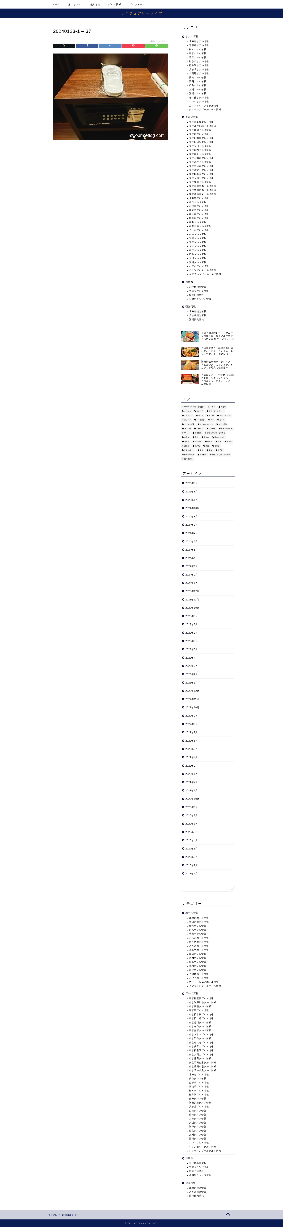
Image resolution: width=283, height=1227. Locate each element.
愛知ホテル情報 (197, 77)
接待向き (198, 442)
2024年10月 (192, 508)
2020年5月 (191, 832)
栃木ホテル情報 (197, 49)
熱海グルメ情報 (197, 222)
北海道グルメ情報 (199, 198)
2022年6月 (191, 740)
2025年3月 (191, 491)
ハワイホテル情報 (199, 101)
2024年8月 (191, 524)
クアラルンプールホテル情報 (205, 109)
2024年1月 (191, 582)
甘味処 (217, 446)
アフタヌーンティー (216, 411)
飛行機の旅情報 (197, 287)
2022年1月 (191, 773)
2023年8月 (191, 624)
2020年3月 (191, 848)
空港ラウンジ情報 (199, 291)
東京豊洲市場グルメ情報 (202, 190)
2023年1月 (191, 682)
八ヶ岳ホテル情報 (199, 69)
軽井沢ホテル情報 (199, 65)
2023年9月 (191, 616)
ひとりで (200, 411)
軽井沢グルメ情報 (199, 218)
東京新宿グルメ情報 (200, 130)
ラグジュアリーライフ (141, 13)
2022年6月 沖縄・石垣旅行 (194, 407)
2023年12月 (192, 591)
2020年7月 (191, 815)
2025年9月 (191, 483)
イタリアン (188, 415)
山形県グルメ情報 (199, 206)
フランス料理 (189, 424)
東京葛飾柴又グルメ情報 (202, 194)
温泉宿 (186, 446)
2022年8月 (191, 724)
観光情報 (95, 4)
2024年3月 (191, 566)
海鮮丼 (229, 442)
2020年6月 (191, 823)
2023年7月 (191, 632)
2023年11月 (192, 599)
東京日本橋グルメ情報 (201, 138)
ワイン (186, 433)
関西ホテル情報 (197, 81)
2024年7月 (191, 533)
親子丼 (220, 450)
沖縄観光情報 (196, 319)
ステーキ (187, 420)
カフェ (200, 415)
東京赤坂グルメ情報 (200, 154)
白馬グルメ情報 (197, 234)
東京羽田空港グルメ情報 (202, 186)
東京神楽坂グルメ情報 (201, 122)
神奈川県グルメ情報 (200, 226)
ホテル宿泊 (223, 424)
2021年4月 (191, 782)
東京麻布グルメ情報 (200, 150)
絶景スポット (189, 450)
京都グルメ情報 (197, 242)
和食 (196, 437)
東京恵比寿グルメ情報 (201, 166)
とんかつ (187, 411)
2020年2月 (191, 857)
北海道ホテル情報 (199, 41)
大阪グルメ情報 (197, 246)
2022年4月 (191, 757)
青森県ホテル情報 (199, 45)
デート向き (201, 420)
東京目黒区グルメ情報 (201, 174)
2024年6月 (191, 541)
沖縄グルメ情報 (197, 262)
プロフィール (137, 4)
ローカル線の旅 (227, 429)
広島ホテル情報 (197, 85)
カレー (211, 415)
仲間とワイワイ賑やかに (216, 433)
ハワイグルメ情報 (199, 266)
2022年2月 (191, 765)
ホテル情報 (191, 36)
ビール (221, 420)
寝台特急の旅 (219, 437)
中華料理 (198, 433)
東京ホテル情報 (197, 53)
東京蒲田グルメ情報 (200, 182)
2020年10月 (192, 798)
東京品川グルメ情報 (200, 146)
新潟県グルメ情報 (199, 210)
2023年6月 (191, 641)
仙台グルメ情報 (197, 202)
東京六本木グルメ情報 (201, 158)
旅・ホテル (74, 4)
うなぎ (212, 407)
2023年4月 (191, 657)
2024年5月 (191, 549)
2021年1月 (191, 790)
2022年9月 (191, 715)
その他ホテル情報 (199, 97)
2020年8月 (191, 807)
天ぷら (206, 437)
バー (212, 420)
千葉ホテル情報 (197, 57)
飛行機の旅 (188, 459)
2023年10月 (192, 607)
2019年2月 (191, 865)
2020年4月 (191, 840)
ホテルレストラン (206, 424)
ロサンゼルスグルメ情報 (202, 270)
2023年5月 (191, 649)
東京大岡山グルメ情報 (201, 178)
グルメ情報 (114, 4)
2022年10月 (192, 707)
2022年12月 (192, 690)
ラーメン (200, 429)
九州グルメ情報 (197, 258)
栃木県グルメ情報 (199, 214)
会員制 (186, 437)
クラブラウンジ (225, 415)
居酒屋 (186, 442)
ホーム (56, 4)
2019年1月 (191, 873)
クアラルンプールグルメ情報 (205, 274)
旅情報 (189, 281)
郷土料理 (203, 455)
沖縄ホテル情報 (197, 93)
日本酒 (209, 442)
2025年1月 (191, 500)
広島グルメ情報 (197, 254)
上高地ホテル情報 (199, 73)
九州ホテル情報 (197, 89)
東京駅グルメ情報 (199, 134)
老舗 (201, 450)
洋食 (219, 442)
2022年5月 (191, 749)
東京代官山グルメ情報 (201, 170)
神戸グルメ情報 (197, 250)
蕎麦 (210, 450)
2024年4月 (191, 558)
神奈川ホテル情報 (199, 61)
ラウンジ (187, 429)
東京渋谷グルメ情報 (200, 162)
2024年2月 (191, 574)
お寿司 (223, 407)
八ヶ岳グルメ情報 (199, 230)
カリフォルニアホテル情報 (204, 105)
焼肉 (207, 446)
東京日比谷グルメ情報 (201, 142)
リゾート (212, 429)
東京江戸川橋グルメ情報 (202, 126)
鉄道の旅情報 (196, 295)
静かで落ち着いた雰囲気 (221, 455)
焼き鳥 (197, 446)
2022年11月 (192, 699)
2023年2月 (191, 674)
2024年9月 (191, 516)
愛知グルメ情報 (197, 238)
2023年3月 (191, 665)
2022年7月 (191, 732)
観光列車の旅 (189, 455)
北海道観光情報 (197, 311)
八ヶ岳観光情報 (197, 315)
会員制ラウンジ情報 (200, 299)
